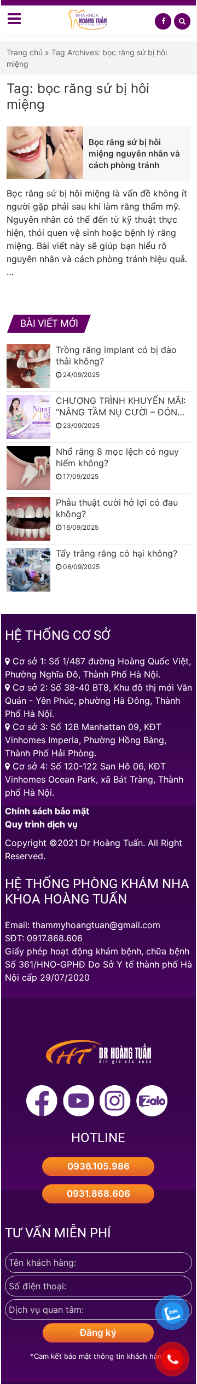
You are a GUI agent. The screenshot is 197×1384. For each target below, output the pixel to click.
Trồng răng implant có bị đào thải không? (116, 355)
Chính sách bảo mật (47, 811)
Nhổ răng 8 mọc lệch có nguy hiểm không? (117, 457)
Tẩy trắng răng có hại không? (116, 553)
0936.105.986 (98, 1166)
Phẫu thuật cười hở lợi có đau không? (117, 508)
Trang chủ (25, 52)
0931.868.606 (98, 1193)
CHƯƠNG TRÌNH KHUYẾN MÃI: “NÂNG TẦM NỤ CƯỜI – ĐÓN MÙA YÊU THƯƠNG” (121, 406)
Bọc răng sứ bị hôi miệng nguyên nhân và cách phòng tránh (134, 154)
